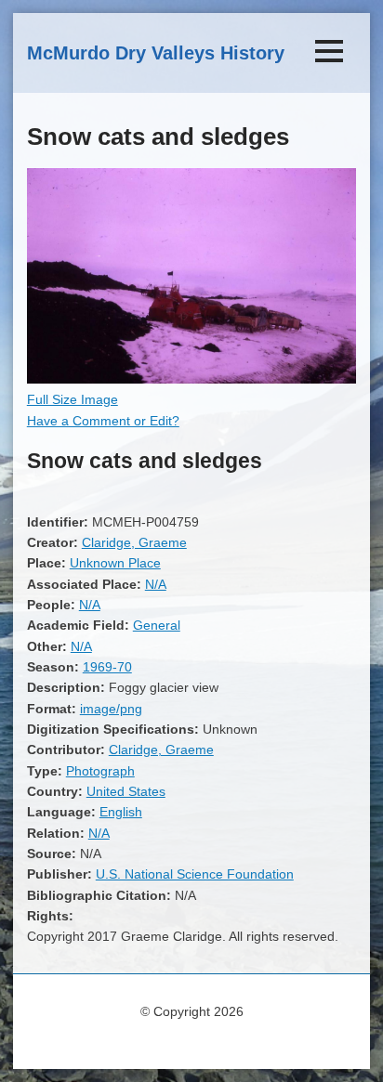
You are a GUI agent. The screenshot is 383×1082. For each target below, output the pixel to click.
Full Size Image (72, 399)
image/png (111, 708)
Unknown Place (115, 562)
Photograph (100, 770)
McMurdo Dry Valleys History (155, 53)
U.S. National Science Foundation (195, 874)
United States (125, 791)
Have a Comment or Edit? (103, 420)
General (156, 625)
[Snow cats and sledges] (191, 379)
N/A (155, 584)
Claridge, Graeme (134, 542)
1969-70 (107, 666)
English (120, 811)
